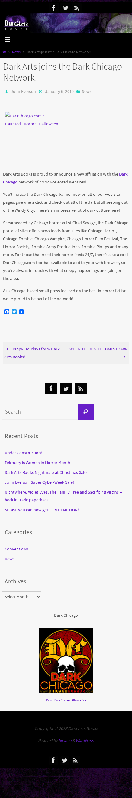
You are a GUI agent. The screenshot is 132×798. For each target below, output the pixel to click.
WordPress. (85, 739)
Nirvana (65, 739)
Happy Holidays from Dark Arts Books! (32, 351)
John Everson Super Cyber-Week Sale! (39, 480)
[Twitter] (65, 8)
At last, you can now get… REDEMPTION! (42, 508)
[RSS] (77, 8)
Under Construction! (23, 451)
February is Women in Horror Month (37, 461)
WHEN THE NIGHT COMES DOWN (98, 347)
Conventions (16, 547)
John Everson (23, 91)
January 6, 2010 (59, 91)
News (16, 52)
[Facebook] (54, 8)
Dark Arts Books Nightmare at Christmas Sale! (46, 471)
